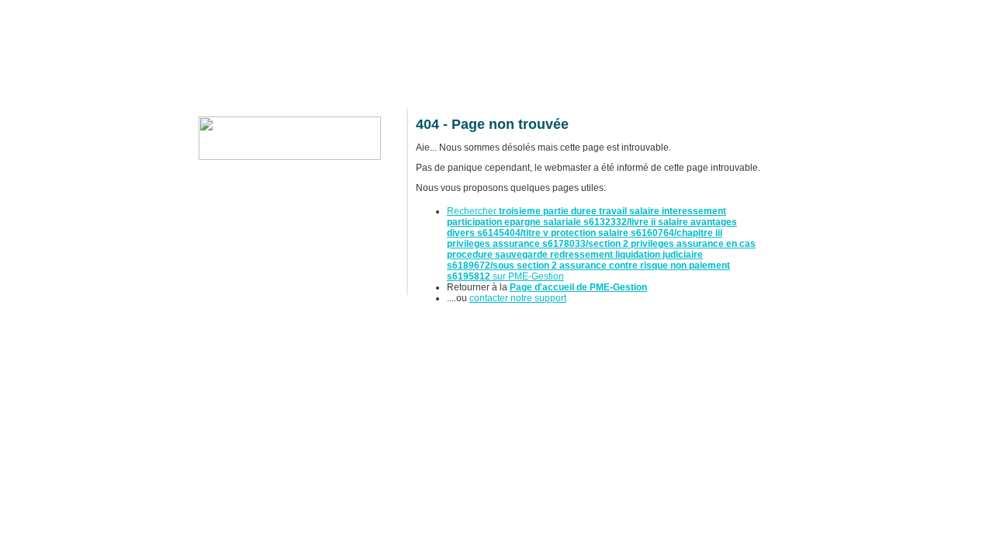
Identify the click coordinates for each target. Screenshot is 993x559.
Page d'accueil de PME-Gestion (578, 287)
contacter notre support (517, 298)
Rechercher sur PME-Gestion (601, 244)
